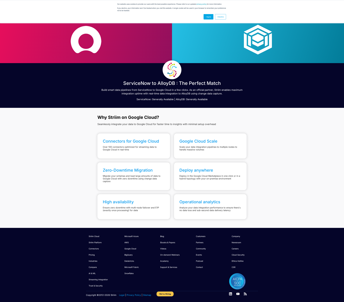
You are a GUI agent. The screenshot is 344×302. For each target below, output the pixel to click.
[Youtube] (238, 294)
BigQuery (128, 255)
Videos (163, 248)
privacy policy (202, 4)
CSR (233, 267)
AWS (126, 242)
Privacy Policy (134, 295)
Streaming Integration (98, 279)
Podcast (199, 261)
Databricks (129, 261)
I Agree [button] (208, 17)
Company (236, 236)
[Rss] (245, 294)
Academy (164, 261)
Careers (235, 248)
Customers (200, 236)
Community (201, 248)
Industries (93, 261)
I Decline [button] (220, 17)
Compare (93, 267)
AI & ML (92, 273)
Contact (199, 267)
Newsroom (236, 242)
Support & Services (168, 267)
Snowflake (129, 273)
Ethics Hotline (237, 261)
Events (199, 255)
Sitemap (147, 295)
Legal (122, 295)
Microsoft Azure (131, 236)
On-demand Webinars (170, 255)
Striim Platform (95, 242)
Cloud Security (238, 255)
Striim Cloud (94, 236)
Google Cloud (130, 248)
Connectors (94, 248)
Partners (199, 242)
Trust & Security (96, 286)
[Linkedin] (230, 294)
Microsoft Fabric (131, 267)
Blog (162, 236)
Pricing (92, 255)
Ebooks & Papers (167, 242)
